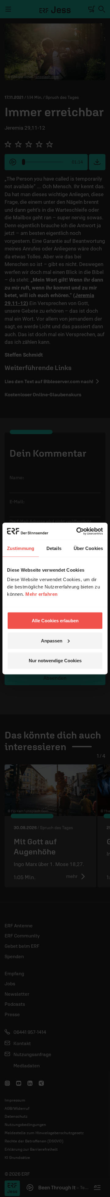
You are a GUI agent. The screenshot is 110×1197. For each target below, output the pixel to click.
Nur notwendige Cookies (55, 660)
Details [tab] (53, 548)
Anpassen (51, 640)
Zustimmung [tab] (20, 548)
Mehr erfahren (41, 594)
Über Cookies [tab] (88, 548)
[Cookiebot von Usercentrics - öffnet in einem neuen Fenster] (77, 531)
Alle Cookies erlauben (55, 620)
